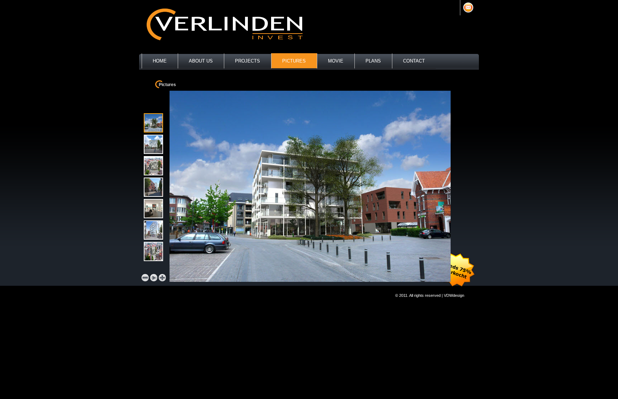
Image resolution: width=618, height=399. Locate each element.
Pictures (294, 61)
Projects (247, 61)
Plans (373, 61)
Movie (335, 61)
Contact (414, 61)
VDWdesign (454, 295)
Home (160, 61)
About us (201, 61)
